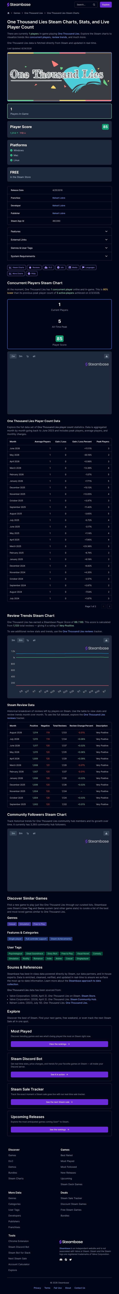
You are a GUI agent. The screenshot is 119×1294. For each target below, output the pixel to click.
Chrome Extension (18, 1241)
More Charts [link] (18, 273)
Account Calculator (19, 1264)
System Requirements (23, 256)
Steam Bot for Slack (19, 1252)
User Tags (13, 1209)
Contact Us (79, 1288)
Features (15, 231)
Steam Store (88, 995)
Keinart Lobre (59, 198)
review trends (59, 37)
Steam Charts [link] (18, 267)
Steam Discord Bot (18, 1246)
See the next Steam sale (57, 1102)
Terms (47, 1288)
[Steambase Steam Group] (66, 1259)
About (68, 1288)
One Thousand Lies (33, 13)
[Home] (8, 13)
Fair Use (58, 1288)
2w (13, 356)
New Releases (68, 1172)
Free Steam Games (71, 1209)
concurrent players (40, 37)
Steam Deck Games (71, 1184)
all (34, 356)
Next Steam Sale (17, 1258)
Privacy (37, 1288)
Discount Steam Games (73, 1204)
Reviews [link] (36, 267)
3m (20, 356)
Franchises (14, 1227)
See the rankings (58, 1129)
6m (20, 640)
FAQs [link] (33, 273)
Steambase (64, 1248)
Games (17, 13)
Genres (12, 1198)
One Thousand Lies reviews (78, 631)
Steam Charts (16, 1178)
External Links (19, 239)
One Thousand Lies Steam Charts (63, 13)
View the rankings (57, 1044)
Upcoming (66, 1178)
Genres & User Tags (22, 247)
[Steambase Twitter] (70, 1259)
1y (27, 356)
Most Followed (69, 1166)
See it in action (58, 1074)
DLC (10, 1161)
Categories (14, 1204)
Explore (105, 4)
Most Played (67, 1161)
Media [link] (74, 267)
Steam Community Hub (83, 999)
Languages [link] (89, 267)
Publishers (14, 1221)
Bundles (12, 1172)
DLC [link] (50, 267)
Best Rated (67, 1155)
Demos (12, 1166)
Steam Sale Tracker (71, 1198)
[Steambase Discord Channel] (60, 1259)
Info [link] (62, 267)
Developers (14, 1215)
